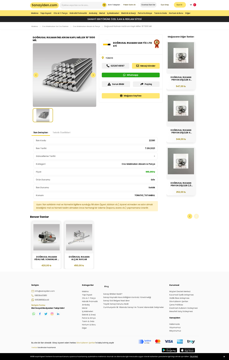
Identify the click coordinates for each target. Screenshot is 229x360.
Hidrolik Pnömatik (78, 13)
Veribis (34, 347)
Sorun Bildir (118, 84)
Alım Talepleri (114, 4)
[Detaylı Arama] (104, 5)
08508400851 (41, 295)
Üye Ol (179, 4)
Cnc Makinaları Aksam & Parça (86, 26)
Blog (106, 286)
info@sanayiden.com (45, 291)
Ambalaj (93, 13)
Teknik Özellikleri (61, 132)
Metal (102, 13)
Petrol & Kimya (145, 13)
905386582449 (42, 299)
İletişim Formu (38, 305)
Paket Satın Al (129, 4)
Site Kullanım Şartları (85, 342)
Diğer (187, 13)
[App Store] (187, 352)
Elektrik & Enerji (128, 13)
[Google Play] (169, 352)
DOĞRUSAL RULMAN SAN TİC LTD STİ (132, 44)
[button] (93, 75)
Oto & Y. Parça (60, 13)
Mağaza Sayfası (132, 95)
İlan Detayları (41, 132)
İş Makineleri (113, 13)
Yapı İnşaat (45, 13)
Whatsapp (132, 75)
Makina (34, 13)
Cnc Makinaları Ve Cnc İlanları (55, 26)
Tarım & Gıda (160, 13)
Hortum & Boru (176, 13)
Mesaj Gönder (147, 65)
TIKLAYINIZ (194, 356)
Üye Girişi (165, 4)
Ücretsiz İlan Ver (148, 4)
